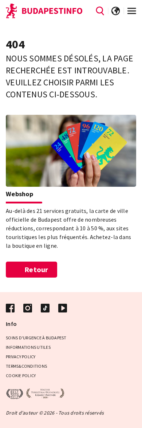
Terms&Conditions (26, 366)
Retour (36, 269)
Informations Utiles (28, 347)
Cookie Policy (21, 375)
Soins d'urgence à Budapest (36, 337)
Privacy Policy (21, 356)
